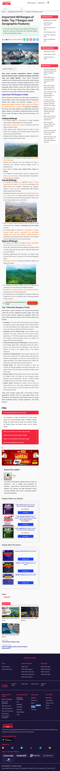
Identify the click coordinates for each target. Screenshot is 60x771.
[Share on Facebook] (34, 39)
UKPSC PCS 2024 (45, 674)
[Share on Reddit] (31, 39)
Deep (14, 475)
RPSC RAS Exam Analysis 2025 (48, 23)
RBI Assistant (5, 713)
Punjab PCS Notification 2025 (50, 35)
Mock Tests (49, 697)
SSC (18, 702)
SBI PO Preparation (7, 699)
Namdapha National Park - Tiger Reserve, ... (29, 619)
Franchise (33, 709)
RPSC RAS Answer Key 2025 (49, 28)
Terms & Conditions (40, 768)
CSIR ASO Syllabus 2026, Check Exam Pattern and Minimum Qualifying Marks (50, 72)
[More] (48, 3)
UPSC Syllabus (6, 666)
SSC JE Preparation (7, 708)
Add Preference (32, 303)
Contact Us (34, 700)
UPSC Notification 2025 (49, 32)
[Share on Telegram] (27, 39)
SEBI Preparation (6, 706)
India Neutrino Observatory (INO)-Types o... (10, 636)
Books (47, 708)
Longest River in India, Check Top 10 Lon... (10, 619)
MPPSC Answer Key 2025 (50, 20)
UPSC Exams (31, 3)
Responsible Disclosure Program (10, 768)
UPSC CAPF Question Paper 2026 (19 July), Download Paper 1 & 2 (49, 87)
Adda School (24, 684)
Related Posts (6, 603)
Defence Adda (35, 684)
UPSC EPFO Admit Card (27, 671)
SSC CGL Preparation (7, 711)
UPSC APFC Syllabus (27, 677)
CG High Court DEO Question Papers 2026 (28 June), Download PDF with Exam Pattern (49, 102)
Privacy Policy (50, 768)
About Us (33, 697)
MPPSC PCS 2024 (46, 669)
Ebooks (48, 705)
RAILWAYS (19, 704)
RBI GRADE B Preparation (5, 716)
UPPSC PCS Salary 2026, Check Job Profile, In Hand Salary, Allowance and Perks (50, 139)
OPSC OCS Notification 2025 (49, 40)
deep (4, 39)
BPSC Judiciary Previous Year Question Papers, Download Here (50, 117)
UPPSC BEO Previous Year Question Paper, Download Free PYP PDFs (49, 80)
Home (3, 11)
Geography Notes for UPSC (15, 11)
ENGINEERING (21, 712)
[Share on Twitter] (37, 39)
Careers (36, 706)
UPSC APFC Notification (27, 674)
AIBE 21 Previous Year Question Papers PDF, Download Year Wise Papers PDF (49, 110)
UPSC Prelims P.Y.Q (7, 669)
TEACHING (19, 707)
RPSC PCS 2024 (45, 671)
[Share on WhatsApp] (24, 39)
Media (32, 703)
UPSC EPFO (24, 666)
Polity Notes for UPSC (49, 51)
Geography (7, 597)
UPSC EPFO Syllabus (27, 669)
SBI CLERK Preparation (5, 702)
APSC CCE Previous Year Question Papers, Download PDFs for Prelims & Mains (50, 94)
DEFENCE (19, 709)
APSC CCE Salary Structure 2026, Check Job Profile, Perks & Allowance (49, 125)
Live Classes (49, 700)
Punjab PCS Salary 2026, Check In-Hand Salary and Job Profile (50, 132)
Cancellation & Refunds (27, 768)
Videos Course (50, 703)
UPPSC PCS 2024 (45, 666)
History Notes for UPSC (50, 54)
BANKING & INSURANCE (20, 698)
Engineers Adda (43, 684)
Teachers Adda (14, 684)
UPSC (18, 714)
